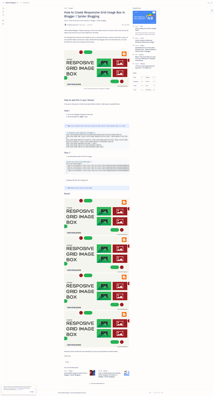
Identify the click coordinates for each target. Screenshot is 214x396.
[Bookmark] (211, 2)
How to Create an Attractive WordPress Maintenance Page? (144, 41)
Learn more (19, 389)
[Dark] (208, 2)
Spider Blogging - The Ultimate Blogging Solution (12, 3)
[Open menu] (3, 2)
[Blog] (141, 26)
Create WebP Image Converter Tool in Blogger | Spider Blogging (75, 374)
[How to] (142, 38)
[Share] (126, 25)
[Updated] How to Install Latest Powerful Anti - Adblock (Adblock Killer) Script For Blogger (145, 49)
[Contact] (3, 23)
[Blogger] (67, 362)
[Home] (3, 8)
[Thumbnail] (92, 373)
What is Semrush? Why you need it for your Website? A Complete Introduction (145, 58)
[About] (3, 20)
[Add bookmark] (122, 25)
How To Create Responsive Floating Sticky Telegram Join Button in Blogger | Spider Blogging (109, 375)
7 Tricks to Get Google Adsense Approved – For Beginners (145, 67)
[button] (153, 12)
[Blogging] (141, 55)
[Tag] (71, 371)
